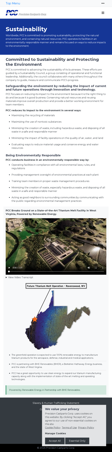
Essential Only (77, 440)
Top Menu (13, 3)
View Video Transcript (20, 277)
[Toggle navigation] (103, 3)
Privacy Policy (86, 427)
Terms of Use (69, 427)
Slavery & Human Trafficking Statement (56, 403)
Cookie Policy (53, 427)
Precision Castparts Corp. (60, 447)
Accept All (55, 440)
